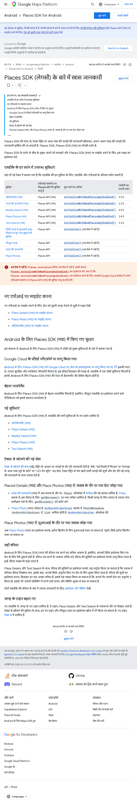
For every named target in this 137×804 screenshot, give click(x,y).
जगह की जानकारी (14, 249)
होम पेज (7, 64)
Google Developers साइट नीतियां (81, 654)
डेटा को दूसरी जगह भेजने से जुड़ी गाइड (41, 32)
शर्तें (5, 787)
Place (122, 493)
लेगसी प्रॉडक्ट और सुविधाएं (92, 28)
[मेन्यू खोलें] (5, 4)
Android (10, 15)
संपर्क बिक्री (122, 15)
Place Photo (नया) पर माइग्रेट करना (31, 319)
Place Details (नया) (23, 429)
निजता (14, 787)
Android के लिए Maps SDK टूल (20, 720)
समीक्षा (89, 493)
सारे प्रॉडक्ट (9, 772)
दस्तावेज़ (57, 64)
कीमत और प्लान (100, 703)
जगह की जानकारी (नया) (17, 203)
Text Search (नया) (15, 223)
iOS (50, 709)
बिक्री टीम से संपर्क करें (103, 709)
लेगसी (40, 69)
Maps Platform (44, 4)
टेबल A (8, 615)
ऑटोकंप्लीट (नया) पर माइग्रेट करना (29, 326)
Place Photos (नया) (16, 216)
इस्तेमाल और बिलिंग (75, 588)
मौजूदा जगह (11, 243)
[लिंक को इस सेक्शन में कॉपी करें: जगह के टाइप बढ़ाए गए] (39, 599)
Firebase (9, 755)
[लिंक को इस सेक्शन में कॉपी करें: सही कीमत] (22, 545)
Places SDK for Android (42, 15)
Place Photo (19, 508)
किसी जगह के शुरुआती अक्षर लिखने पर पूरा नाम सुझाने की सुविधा (19, 233)
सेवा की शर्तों (98, 720)
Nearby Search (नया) (17, 210)
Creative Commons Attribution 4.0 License (81, 650)
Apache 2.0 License (14, 654)
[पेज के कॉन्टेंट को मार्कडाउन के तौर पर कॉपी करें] (20, 85)
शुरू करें (102, 15)
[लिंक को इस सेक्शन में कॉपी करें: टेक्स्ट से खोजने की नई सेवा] (44, 459)
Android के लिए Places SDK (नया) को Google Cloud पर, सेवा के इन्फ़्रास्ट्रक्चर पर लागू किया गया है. (58, 367)
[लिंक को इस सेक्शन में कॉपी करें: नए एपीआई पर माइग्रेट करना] (55, 297)
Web (51, 715)
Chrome (8, 749)
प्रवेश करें (129, 4)
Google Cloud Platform (17, 761)
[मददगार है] (124, 64)
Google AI (9, 766)
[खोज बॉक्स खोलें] (93, 4)
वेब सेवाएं (53, 720)
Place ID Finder (12, 715)
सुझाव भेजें (123, 78)
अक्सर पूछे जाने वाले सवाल (16, 703)
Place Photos (13, 255)
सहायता (96, 715)
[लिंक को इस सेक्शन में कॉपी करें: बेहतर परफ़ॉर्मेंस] (27, 386)
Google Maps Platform (37, 64)
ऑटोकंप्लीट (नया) (14, 197)
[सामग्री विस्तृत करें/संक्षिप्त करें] (39, 95)
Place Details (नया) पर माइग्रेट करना (32, 313)
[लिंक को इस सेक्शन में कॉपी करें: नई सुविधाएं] (23, 408)
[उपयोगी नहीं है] (130, 64)
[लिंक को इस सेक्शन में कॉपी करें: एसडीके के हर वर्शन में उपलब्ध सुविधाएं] (58, 168)
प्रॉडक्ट (18, 64)
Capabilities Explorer (15, 709)
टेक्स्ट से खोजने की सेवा (16, 466)
